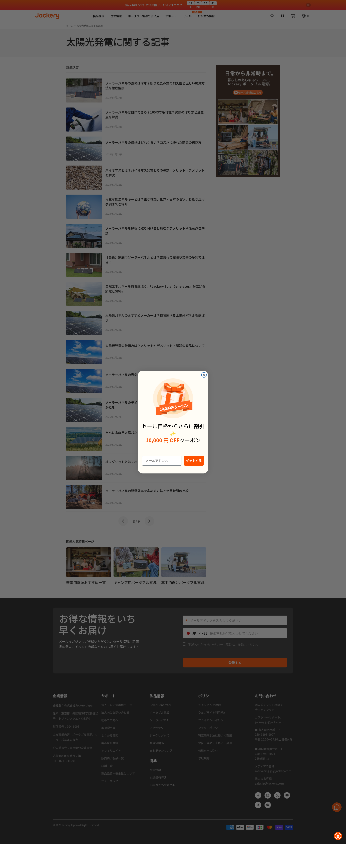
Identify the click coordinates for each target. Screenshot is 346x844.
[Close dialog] (203, 374)
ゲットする (194, 460)
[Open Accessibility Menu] (338, 836)
